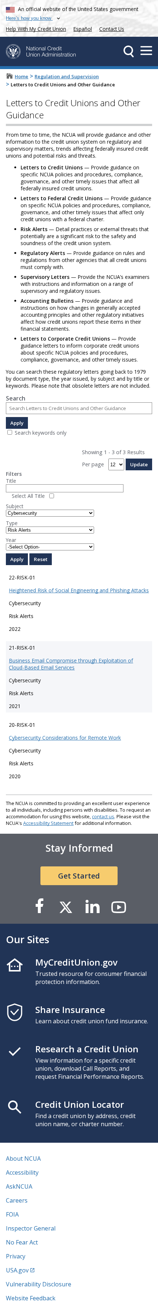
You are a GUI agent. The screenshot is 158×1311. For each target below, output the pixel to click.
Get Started (79, 876)
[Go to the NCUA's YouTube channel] (119, 906)
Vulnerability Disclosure (38, 1284)
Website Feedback (30, 1298)
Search (15, 398)
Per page (93, 464)
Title (11, 480)
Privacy (15, 1256)
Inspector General (30, 1228)
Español (82, 28)
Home (21, 76)
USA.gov (17, 1270)
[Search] (128, 51)
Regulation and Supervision (67, 76)
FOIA (12, 1214)
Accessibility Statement (48, 823)
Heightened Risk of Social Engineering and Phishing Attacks (79, 590)
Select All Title (28, 495)
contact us (103, 816)
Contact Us (111, 28)
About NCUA (23, 1158)
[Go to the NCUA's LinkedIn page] (92, 906)
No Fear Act (22, 1242)
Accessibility (22, 1172)
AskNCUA (19, 1186)
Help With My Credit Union (34, 28)
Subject (15, 506)
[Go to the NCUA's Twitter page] (66, 906)
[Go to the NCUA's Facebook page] (39, 906)
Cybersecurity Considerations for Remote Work (65, 737)
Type (12, 523)
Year (11, 539)
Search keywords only (41, 432)
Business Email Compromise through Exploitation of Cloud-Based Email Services (71, 664)
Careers (17, 1200)
